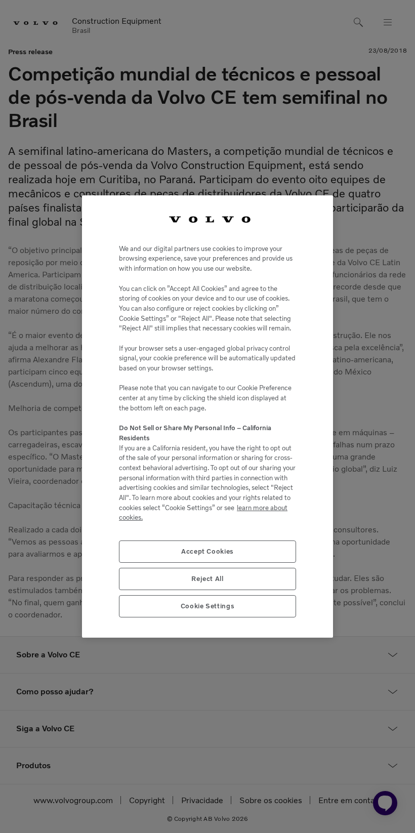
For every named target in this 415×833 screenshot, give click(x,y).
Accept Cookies (207, 551)
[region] (207, 416)
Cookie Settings (208, 606)
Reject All (207, 578)
